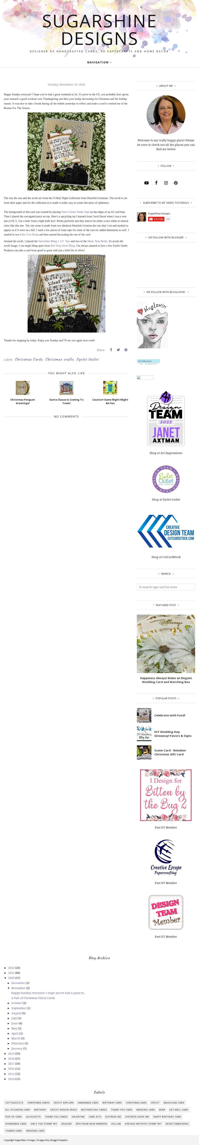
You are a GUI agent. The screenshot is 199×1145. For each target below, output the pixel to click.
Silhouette (33, 1116)
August (16, 1013)
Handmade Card (88, 1102)
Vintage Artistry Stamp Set (143, 1123)
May (14, 1028)
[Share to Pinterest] (126, 350)
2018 (11, 1058)
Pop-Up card (13, 1116)
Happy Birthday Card (167, 1116)
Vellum (116, 1123)
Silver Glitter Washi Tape (75, 212)
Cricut (155, 1102)
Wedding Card (145, 1109)
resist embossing (177, 1123)
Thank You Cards (56, 1116)
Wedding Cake (35, 1130)
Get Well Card (178, 1109)
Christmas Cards (29, 359)
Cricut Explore (64, 1102)
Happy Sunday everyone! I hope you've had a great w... (48, 993)
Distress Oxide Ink (137, 1116)
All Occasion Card (17, 1109)
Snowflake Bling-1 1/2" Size (54, 241)
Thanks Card (13, 1130)
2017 (11, 1063)
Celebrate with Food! (169, 715)
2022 (11, 968)
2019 (11, 1053)
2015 (11, 1074)
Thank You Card (121, 1109)
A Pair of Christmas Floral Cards (33, 998)
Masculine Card (174, 1102)
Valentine (78, 1116)
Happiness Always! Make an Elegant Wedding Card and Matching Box (166, 680)
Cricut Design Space (63, 1109)
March (16, 1038)
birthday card (112, 1102)
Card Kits (95, 1116)
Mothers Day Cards (94, 1109)
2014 (11, 1079)
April (15, 1033)
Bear (162, 1109)
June (15, 1023)
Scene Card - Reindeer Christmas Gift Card (170, 752)
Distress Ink (113, 1116)
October (17, 1003)
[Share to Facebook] (111, 350)
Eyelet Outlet (88, 359)
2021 (11, 973)
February (18, 1043)
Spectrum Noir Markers (91, 1123)
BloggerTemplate (59, 1140)
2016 (11, 1069)
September (19, 1008)
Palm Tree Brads (29, 234)
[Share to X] (118, 350)
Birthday (40, 1109)
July (14, 1018)
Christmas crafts (59, 359)
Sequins (66, 1123)
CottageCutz (14, 1102)
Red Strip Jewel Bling (63, 245)
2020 (11, 978)
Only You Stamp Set (44, 1123)
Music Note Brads (97, 241)
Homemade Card (16, 1123)
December (18, 983)
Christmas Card (136, 1102)
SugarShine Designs (99, 29)
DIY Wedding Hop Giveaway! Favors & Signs (173, 734)
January (17, 1048)
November (18, 988)
